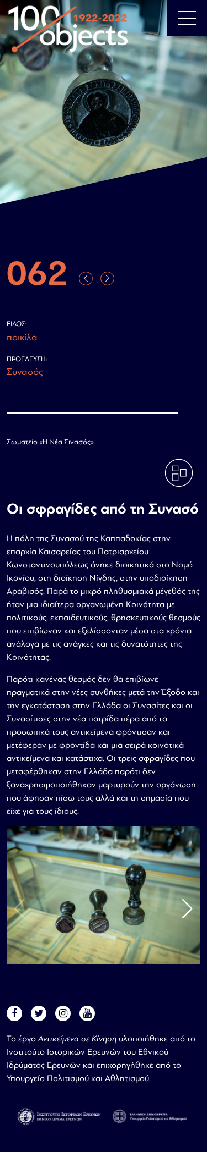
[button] (187, 909)
